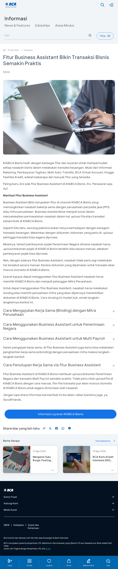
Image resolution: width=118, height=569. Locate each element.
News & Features (17, 25)
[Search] (102, 5)
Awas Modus (64, 25)
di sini (48, 548)
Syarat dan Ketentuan (33, 527)
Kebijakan (19, 525)
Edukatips (42, 25)
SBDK (7, 525)
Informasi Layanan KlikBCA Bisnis (60, 414)
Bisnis (6, 71)
